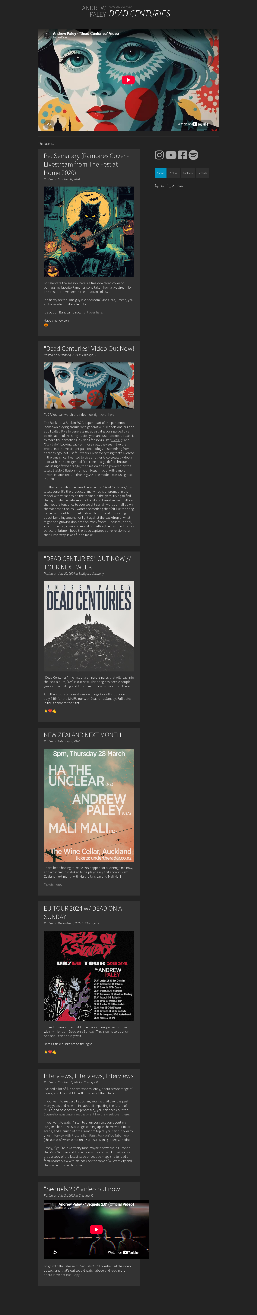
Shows (160, 173)
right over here (92, 312)
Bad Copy (73, 1275)
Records (202, 173)
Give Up (116, 440)
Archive (173, 173)
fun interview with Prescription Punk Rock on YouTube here (87, 1135)
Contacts (187, 173)
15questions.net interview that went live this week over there (86, 1114)
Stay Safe (51, 444)
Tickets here (52, 884)
